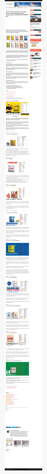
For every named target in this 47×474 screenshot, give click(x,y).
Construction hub (11, 469)
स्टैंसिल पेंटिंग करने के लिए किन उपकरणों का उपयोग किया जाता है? (13, 399)
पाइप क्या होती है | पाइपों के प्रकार (10, 403)
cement (8, 425)
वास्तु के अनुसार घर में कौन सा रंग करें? (10, 397)
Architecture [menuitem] (9, 7)
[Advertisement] (17, 24)
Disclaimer (14, 0)
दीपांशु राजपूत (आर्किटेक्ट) (16, 430)
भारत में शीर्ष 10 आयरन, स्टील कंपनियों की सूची (11, 210)
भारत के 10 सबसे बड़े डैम (10, 304)
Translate (35, 12)
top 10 (15, 425)
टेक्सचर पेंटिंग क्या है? (9, 400)
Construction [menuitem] (14, 7)
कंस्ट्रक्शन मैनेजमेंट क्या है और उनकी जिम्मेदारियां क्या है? (12, 386)
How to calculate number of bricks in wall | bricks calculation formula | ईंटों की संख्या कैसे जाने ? (37, 73)
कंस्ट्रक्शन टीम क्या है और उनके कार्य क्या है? (11, 388)
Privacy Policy (39, 469)
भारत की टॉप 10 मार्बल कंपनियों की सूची (11, 276)
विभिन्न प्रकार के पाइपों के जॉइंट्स (10, 404)
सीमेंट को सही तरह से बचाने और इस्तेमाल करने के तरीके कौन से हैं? (17, 446)
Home (6, 0)
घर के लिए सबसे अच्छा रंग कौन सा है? (10, 396)
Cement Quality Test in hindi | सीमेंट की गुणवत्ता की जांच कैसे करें (25, 446)
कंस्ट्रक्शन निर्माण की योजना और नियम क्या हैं (11, 387)
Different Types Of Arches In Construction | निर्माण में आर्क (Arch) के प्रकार (35, 24)
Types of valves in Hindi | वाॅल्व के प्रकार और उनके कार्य (37, 66)
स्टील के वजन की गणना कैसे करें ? (11, 359)
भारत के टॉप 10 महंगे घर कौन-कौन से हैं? (10, 93)
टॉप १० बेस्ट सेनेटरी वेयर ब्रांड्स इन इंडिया (12, 184)
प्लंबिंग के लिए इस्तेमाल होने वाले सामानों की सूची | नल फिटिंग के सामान (36, 60)
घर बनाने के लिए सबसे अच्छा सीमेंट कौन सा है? (9, 446)
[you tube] (32, 37)
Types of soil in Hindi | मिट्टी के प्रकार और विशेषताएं (36, 77)
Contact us (11, 0)
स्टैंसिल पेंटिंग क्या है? (9, 398)
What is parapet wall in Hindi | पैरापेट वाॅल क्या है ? (37, 69)
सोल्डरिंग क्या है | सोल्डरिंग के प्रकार (11, 331)
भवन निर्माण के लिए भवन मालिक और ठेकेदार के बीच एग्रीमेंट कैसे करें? (37, 63)
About (8, 0)
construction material (12, 425)
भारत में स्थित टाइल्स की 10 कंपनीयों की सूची (12, 239)
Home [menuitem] (6, 7)
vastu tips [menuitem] (25, 7)
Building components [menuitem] (19, 7)
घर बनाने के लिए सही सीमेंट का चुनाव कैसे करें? (11, 96)
